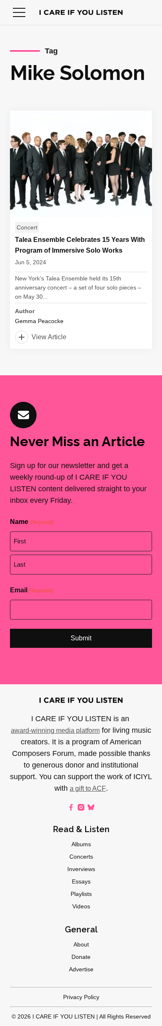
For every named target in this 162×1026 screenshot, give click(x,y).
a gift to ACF (88, 788)
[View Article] (81, 230)
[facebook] (71, 807)
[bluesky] (91, 807)
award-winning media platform (55, 730)
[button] (19, 12)
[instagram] (81, 807)
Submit (81, 638)
